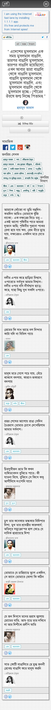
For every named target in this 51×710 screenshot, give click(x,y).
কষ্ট (28, 186)
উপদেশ (31, 44)
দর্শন (12, 195)
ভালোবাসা (20, 186)
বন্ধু (18, 195)
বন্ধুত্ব (18, 190)
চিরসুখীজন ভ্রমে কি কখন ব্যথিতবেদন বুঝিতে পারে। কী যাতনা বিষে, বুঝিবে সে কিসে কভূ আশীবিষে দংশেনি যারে (24, 475)
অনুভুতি (41, 190)
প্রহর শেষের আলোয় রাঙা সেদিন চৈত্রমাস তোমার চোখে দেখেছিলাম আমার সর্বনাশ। (24, 425)
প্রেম (11, 186)
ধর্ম (18, 44)
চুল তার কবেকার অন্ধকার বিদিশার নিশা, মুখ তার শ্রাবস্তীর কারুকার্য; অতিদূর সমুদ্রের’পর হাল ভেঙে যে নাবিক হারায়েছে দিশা (24, 527)
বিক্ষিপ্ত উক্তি (26, 123)
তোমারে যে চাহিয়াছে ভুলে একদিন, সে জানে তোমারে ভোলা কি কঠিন (25, 575)
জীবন (5, 186)
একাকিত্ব (26, 190)
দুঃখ (4, 190)
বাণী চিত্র (8, 37)
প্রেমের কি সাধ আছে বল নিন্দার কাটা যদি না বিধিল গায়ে (23, 332)
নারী (33, 190)
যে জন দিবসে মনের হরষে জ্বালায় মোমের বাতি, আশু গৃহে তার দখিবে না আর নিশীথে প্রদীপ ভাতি (25, 620)
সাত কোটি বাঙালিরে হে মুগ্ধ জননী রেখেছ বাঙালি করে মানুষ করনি (24, 666)
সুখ (7, 503)
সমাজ (24, 44)
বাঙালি (8, 690)
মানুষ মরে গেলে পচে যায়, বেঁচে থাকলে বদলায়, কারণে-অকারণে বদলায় (23, 377)
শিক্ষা (11, 190)
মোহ (7, 312)
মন (33, 186)
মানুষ (5, 195)
